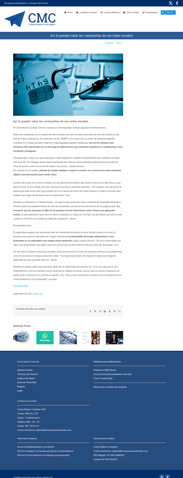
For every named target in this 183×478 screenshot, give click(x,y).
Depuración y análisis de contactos (110, 387)
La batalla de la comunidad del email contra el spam (64, 343)
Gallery (71, 343)
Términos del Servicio (27, 374)
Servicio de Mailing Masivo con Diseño (35, 447)
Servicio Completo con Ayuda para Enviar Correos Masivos (45, 451)
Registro (21, 386)
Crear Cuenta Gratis (103, 378)
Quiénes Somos (24, 370)
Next (119, 43)
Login (20, 391)
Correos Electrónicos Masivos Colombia (113, 374)
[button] (15, 338)
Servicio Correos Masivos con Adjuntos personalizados (43, 455)
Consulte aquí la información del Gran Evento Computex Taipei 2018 (111, 342)
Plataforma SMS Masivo (105, 370)
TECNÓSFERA (20, 286)
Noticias (38, 294)
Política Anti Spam (26, 378)
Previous (110, 43)
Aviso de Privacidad (26, 382)
